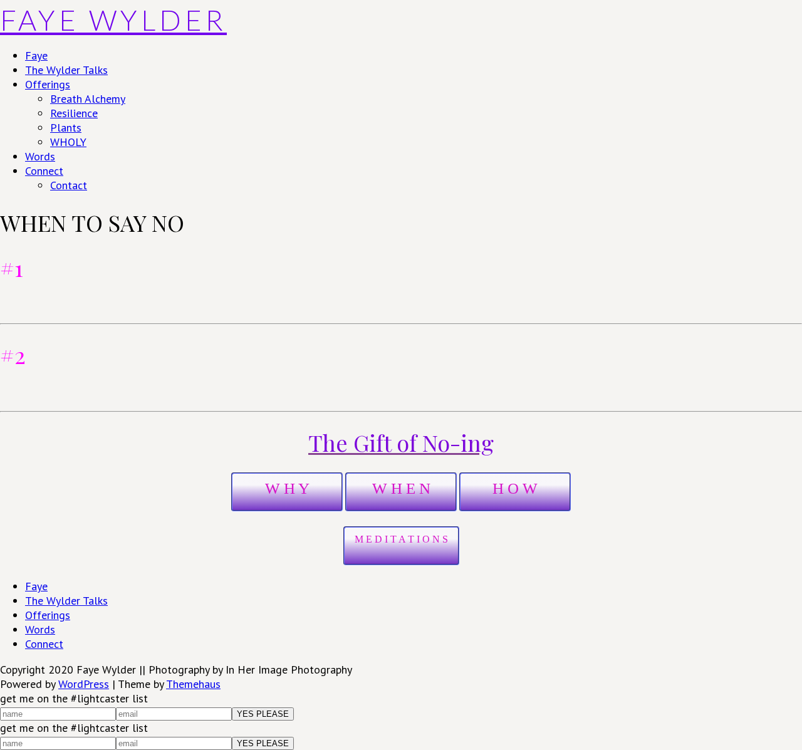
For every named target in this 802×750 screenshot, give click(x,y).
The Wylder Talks (66, 70)
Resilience (74, 113)
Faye (36, 55)
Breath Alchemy (87, 98)
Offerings (47, 84)
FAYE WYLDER (113, 20)
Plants (65, 127)
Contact (68, 185)
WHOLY (68, 142)
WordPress (83, 684)
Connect (44, 171)
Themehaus (193, 684)
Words (40, 156)
